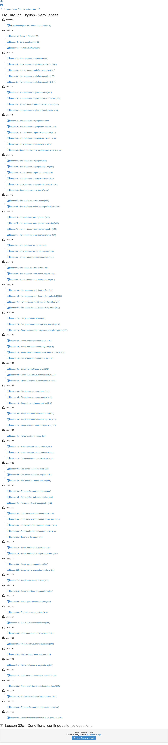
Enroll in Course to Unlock (84, 738)
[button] (1, 2)
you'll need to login (94, 734)
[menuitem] (1, 5)
